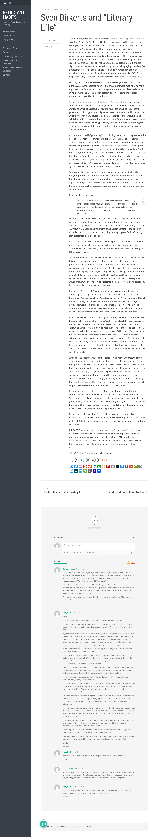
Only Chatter (8, 52)
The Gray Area (9, 40)
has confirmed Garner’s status (119, 145)
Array (89, 827)
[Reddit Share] (104, 460)
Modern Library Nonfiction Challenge (14, 69)
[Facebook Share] (71, 460)
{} (93, 552)
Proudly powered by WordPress (57, 827)
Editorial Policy (9, 36)
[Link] (90, 552)
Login (132, 537)
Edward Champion (61, 9)
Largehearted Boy (95, 159)
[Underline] (70, 552)
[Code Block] (86, 552)
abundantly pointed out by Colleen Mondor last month (102, 101)
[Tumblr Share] (99, 460)
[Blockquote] (83, 552)
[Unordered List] (80, 552)
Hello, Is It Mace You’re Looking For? (62, 492)
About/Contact (9, 31)
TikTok (5, 44)
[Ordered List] (77, 552)
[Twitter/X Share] (77, 460)
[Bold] (64, 552)
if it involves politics (97, 341)
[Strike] (74, 552)
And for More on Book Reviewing (128, 492)
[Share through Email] (88, 460)
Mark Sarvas (131, 42)
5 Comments (49, 46)
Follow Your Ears (10, 48)
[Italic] (67, 552)
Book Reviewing (50, 41)
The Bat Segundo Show (12, 56)
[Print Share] (93, 460)
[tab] (5, 3)
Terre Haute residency (130, 76)
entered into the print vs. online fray (128, 38)
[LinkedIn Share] (82, 460)
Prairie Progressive (128, 430)
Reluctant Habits (13, 15)
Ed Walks (7, 75)
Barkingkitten (69, 569)
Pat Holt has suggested (83, 371)
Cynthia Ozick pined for (85, 381)
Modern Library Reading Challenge (13, 62)
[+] (96, 552)
